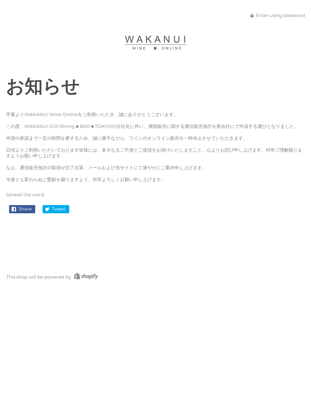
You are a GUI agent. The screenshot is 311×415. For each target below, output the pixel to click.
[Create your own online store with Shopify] (85, 277)
